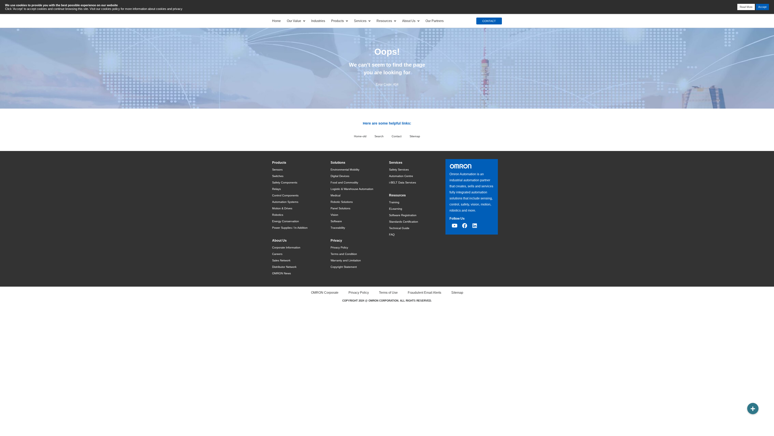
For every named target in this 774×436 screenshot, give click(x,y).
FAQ (392, 234)
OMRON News (281, 273)
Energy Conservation (285, 221)
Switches (277, 176)
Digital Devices (340, 176)
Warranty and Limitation (346, 260)
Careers (277, 254)
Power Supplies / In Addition (290, 227)
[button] (752, 408)
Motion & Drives (282, 208)
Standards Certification (403, 221)
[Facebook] (465, 225)
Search (379, 136)
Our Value (294, 21)
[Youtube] (454, 225)
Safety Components (284, 182)
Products (337, 21)
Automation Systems (285, 201)
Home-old (360, 136)
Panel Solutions (340, 208)
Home (276, 21)
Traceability (338, 227)
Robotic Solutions (342, 201)
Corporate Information (286, 247)
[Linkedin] (475, 225)
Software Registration (402, 215)
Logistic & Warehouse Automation (352, 189)
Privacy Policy (339, 247)
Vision (334, 214)
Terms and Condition (344, 254)
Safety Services (399, 169)
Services (360, 21)
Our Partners (434, 21)
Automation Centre (401, 176)
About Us (408, 21)
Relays (276, 189)
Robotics (277, 214)
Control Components (285, 195)
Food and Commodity (344, 182)
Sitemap (415, 136)
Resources (384, 21)
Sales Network (281, 260)
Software (336, 221)
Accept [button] (762, 6)
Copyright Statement (344, 266)
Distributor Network (284, 266)
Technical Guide (399, 228)
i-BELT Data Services (402, 182)
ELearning (395, 208)
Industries (318, 21)
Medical (335, 195)
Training (394, 202)
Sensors (277, 169)
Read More (746, 6)
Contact (397, 136)
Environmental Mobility (345, 169)
